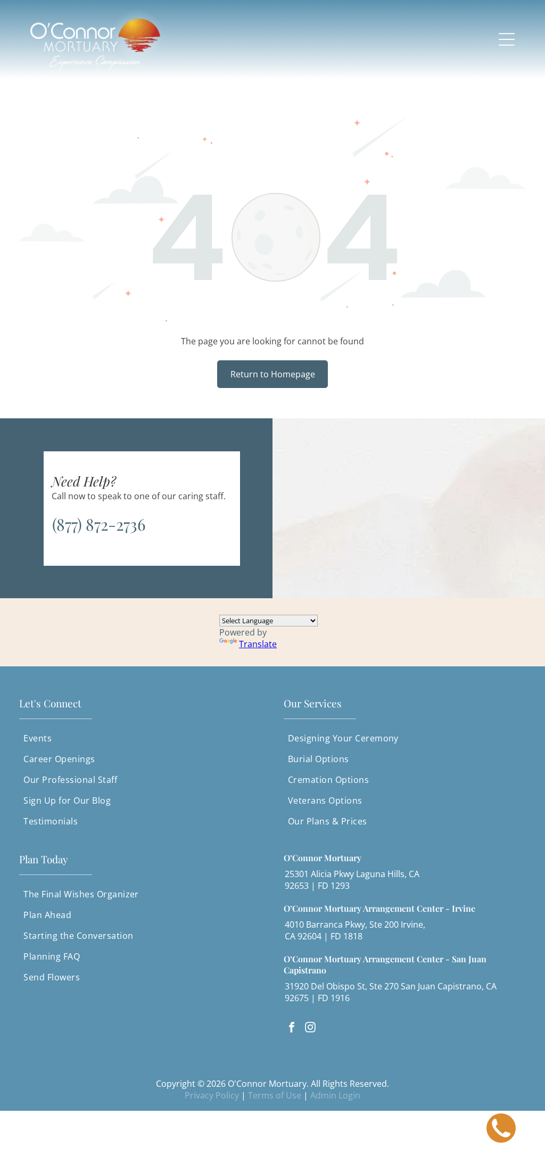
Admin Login (335, 1095)
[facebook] (292, 1028)
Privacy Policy (212, 1095)
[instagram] (310, 1028)
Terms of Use (274, 1095)
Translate (258, 644)
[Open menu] (507, 39)
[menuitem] (140, 738)
